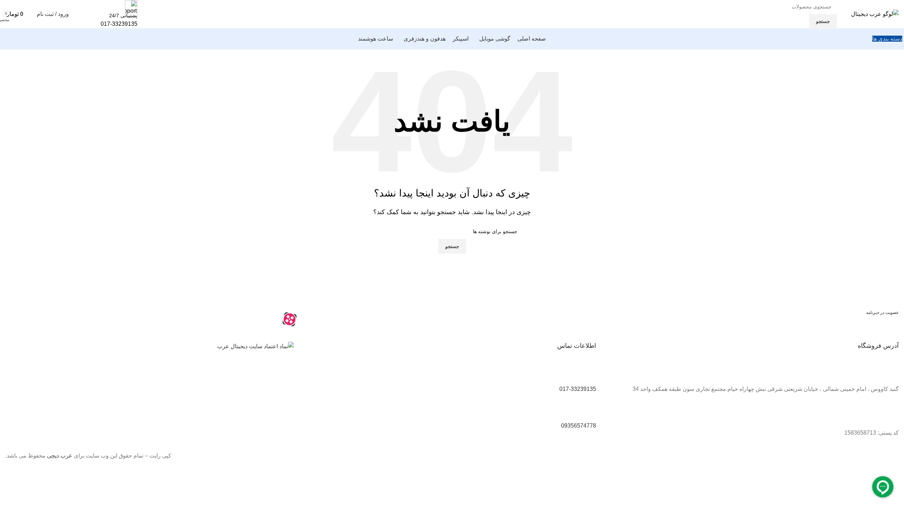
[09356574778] (587, 409)
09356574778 (578, 426)
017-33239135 (119, 24)
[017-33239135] (587, 373)
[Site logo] (875, 14)
